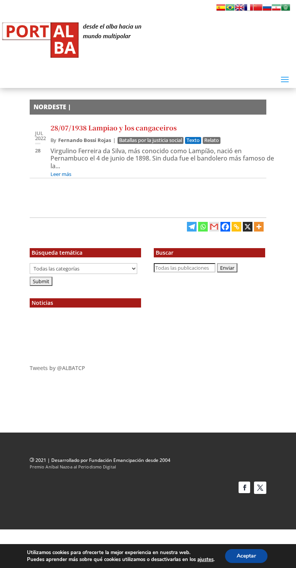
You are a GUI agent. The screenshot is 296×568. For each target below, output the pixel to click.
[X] (247, 227)
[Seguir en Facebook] (244, 487)
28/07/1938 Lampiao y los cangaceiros (113, 127)
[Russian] (267, 9)
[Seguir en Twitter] (260, 488)
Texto (193, 140)
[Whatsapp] (203, 227)
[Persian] (276, 9)
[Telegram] (192, 227)
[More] (259, 227)
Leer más (60, 174)
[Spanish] (220, 9)
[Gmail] (214, 227)
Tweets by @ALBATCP (57, 368)
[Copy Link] (236, 227)
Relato (211, 140)
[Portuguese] (230, 9)
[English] (239, 9)
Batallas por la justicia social (150, 140)
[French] (248, 9)
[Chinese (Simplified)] (257, 9)
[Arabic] (285, 9)
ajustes (205, 559)
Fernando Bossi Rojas (84, 140)
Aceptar (246, 556)
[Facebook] (225, 227)
